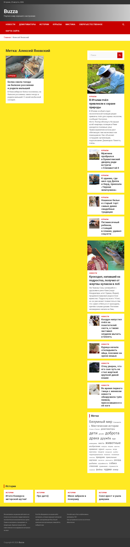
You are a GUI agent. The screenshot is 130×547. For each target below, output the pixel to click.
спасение (93, 466)
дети (93, 433)
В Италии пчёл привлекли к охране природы (102, 103)
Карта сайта (12, 31)
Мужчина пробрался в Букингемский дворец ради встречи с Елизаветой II (110, 160)
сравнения (103, 466)
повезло (107, 455)
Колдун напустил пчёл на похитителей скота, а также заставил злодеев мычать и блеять (111, 328)
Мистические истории (104, 425)
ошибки (115, 452)
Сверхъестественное (90, 24)
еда (114, 438)
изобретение (94, 446)
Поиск (119, 55)
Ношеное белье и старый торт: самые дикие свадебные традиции (110, 206)
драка (94, 438)
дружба (105, 438)
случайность (103, 463)
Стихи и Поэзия (94, 429)
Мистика (70, 24)
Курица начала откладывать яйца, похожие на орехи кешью (111, 351)
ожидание (108, 452)
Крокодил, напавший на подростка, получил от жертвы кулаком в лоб (104, 280)
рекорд (117, 460)
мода (115, 449)
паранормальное (96, 455)
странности (113, 466)
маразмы (108, 449)
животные (113, 443)
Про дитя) (43, 495)
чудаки (108, 469)
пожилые (115, 455)
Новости (10, 24)
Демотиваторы (27, 24)
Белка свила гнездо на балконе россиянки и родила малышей (21, 85)
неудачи (101, 452)
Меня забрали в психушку (77, 497)
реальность (109, 460)
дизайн (101, 434)
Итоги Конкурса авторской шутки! (16, 497)
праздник (100, 457)
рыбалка (93, 463)
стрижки (92, 470)
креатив (116, 446)
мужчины (93, 452)
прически (101, 460)
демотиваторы (108, 429)
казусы (104, 446)
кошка (110, 446)
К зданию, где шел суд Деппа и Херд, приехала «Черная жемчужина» (111, 184)
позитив (92, 457)
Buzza (11, 11)
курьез (101, 449)
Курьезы (57, 24)
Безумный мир (100, 422)
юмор (115, 469)
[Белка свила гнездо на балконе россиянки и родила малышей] (25, 67)
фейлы (99, 469)
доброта (112, 433)
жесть (101, 443)
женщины (93, 443)
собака (113, 463)
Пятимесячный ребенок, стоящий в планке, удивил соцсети (111, 228)
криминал (93, 449)
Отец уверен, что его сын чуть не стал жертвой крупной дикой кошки (111, 372)
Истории (44, 24)
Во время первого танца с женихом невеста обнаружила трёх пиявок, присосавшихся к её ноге (111, 397)
